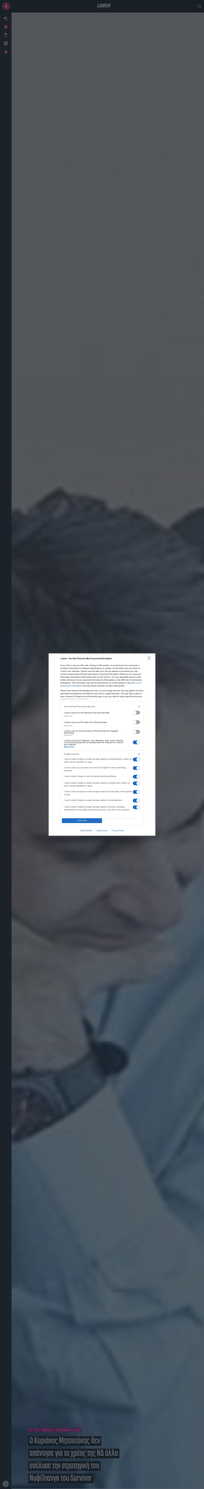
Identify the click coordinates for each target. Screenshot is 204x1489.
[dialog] (102, 744)
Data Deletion (86, 830)
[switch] (136, 712)
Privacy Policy (118, 830)
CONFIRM (82, 821)
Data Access (102, 830)
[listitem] (102, 706)
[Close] (150, 658)
